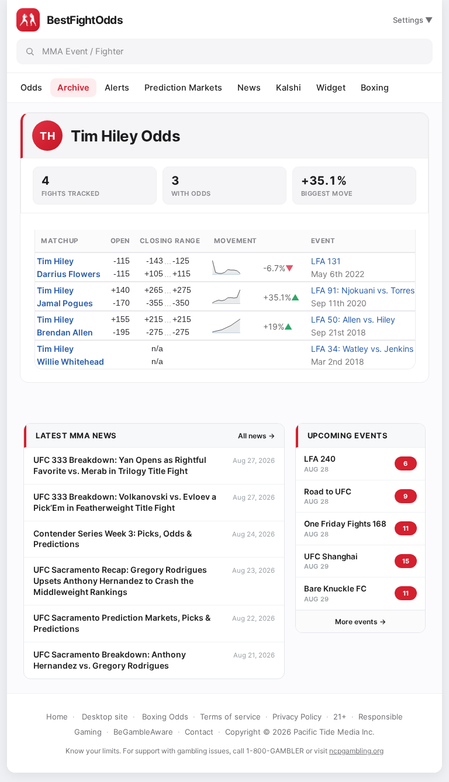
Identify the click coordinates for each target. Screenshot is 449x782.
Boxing (375, 87)
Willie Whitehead (70, 361)
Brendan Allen (65, 332)
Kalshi (288, 87)
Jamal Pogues (65, 303)
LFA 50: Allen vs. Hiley (353, 319)
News (249, 87)
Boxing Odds (165, 716)
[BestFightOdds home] (28, 20)
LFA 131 (326, 261)
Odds (31, 87)
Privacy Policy (297, 716)
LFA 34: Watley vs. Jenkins (362, 349)
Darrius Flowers (69, 274)
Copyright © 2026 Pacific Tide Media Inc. (300, 731)
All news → (256, 435)
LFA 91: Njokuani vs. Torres (363, 290)
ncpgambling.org (356, 750)
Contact (199, 731)
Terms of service (230, 716)
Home (57, 716)
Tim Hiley (55, 261)
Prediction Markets (183, 87)
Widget (331, 87)
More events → (360, 621)
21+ (340, 716)
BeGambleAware (143, 731)
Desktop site (105, 716)
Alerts (117, 87)
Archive (73, 87)
